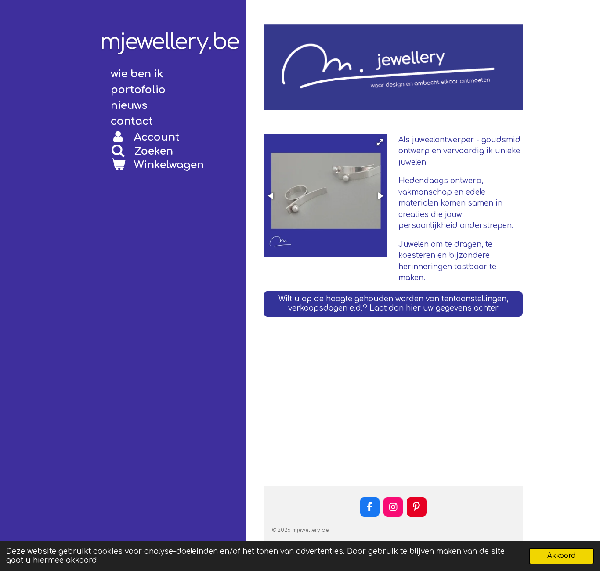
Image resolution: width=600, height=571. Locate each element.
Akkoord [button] (561, 556)
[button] (380, 142)
